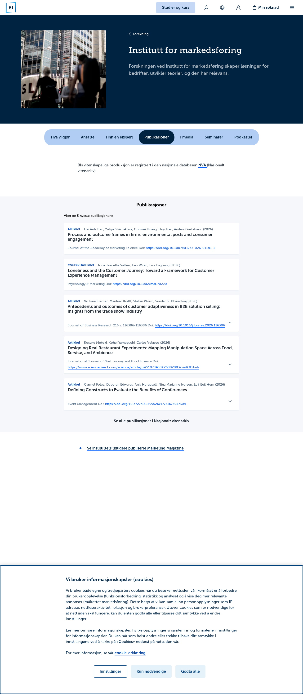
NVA (202, 165)
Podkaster (243, 137)
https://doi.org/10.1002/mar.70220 (140, 284)
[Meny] (292, 7)
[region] (151, 629)
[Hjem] (11, 7)
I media (186, 137)
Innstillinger (110, 671)
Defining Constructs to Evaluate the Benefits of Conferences (127, 389)
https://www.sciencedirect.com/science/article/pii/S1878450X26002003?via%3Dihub (133, 367)
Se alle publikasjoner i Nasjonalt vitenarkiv (151, 421)
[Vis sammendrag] (230, 322)
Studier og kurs (175, 7)
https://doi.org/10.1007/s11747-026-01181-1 (180, 248)
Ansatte (87, 137)
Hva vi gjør (60, 137)
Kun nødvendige (151, 671)
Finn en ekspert (119, 137)
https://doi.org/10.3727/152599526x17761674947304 (145, 404)
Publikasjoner (156, 137)
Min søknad (268, 7)
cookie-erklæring (130, 653)
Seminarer (214, 137)
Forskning (140, 34)
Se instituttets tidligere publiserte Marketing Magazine (135, 448)
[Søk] (206, 7)
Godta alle (190, 671)
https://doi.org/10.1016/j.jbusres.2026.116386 (190, 325)
